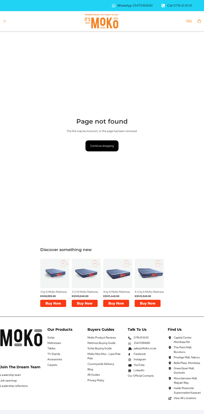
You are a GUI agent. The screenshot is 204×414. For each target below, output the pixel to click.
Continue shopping (102, 146)
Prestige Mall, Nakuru (187, 357)
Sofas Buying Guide (99, 348)
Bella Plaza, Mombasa (187, 362)
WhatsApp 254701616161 (135, 5)
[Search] (187, 21)
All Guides (93, 374)
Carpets (52, 364)
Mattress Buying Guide (101, 343)
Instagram (140, 359)
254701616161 (142, 343)
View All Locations (185, 398)
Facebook (140, 354)
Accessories (54, 359)
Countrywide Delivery (100, 363)
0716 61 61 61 (141, 337)
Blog (90, 369)
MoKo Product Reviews (101, 337)
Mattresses (54, 343)
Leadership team (10, 375)
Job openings (8, 380)
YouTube (139, 364)
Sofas (50, 337)
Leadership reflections (14, 386)
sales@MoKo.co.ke (145, 348)
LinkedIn (139, 370)
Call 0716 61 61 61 (179, 5)
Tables (51, 348)
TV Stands (53, 354)
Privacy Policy (95, 380)
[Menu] (4, 21)
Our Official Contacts (141, 375)
